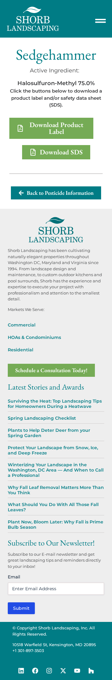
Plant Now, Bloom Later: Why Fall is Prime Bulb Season (55, 524)
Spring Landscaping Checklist (42, 418)
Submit (21, 608)
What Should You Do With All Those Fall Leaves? (53, 507)
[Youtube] (77, 670)
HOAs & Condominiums (34, 337)
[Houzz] (91, 670)
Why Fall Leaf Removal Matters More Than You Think (56, 490)
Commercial (21, 325)
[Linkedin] (21, 670)
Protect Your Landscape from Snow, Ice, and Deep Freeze (53, 450)
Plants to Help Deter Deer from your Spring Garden (49, 432)
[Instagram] (49, 670)
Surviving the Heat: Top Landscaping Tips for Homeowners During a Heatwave (55, 403)
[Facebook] (35, 670)
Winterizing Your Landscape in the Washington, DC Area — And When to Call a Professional (56, 470)
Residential (20, 350)
